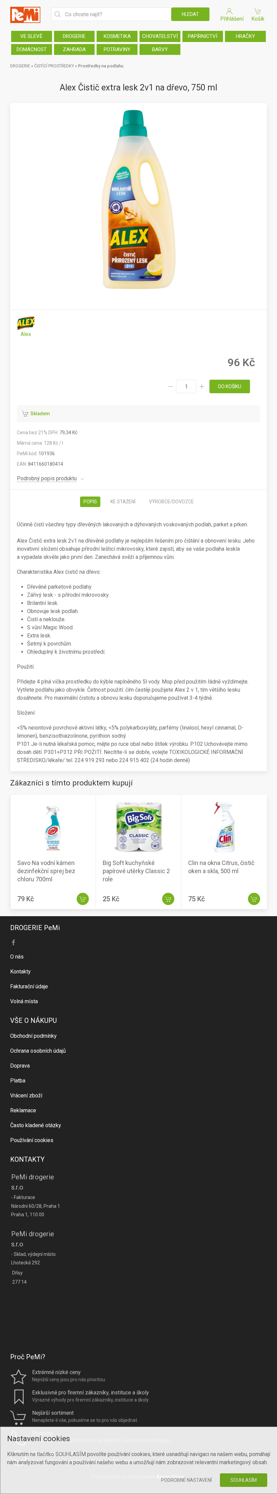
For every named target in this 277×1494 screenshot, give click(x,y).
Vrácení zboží (26, 1095)
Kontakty (20, 971)
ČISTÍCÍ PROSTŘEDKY (54, 65)
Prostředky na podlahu (100, 65)
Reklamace (23, 1110)
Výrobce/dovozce (171, 501)
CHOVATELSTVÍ (160, 36)
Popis (90, 501)
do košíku (229, 386)
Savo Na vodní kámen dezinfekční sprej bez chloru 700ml (46, 871)
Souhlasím (243, 1480)
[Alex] (26, 327)
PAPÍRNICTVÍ (202, 36)
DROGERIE (74, 36)
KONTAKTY (27, 1159)
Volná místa (24, 1001)
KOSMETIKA (117, 36)
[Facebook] (13, 942)
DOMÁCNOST (32, 49)
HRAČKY (245, 36)
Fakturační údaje (29, 986)
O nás (17, 956)
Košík (258, 19)
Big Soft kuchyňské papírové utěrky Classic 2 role (136, 871)
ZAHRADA (74, 49)
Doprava (20, 1065)
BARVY (160, 49)
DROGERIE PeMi (35, 928)
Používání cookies (31, 1140)
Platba (17, 1080)
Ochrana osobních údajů (38, 1051)
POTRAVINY (117, 49)
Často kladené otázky (35, 1125)
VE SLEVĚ (31, 36)
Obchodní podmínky (33, 1036)
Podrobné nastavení (186, 1480)
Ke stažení (122, 501)
